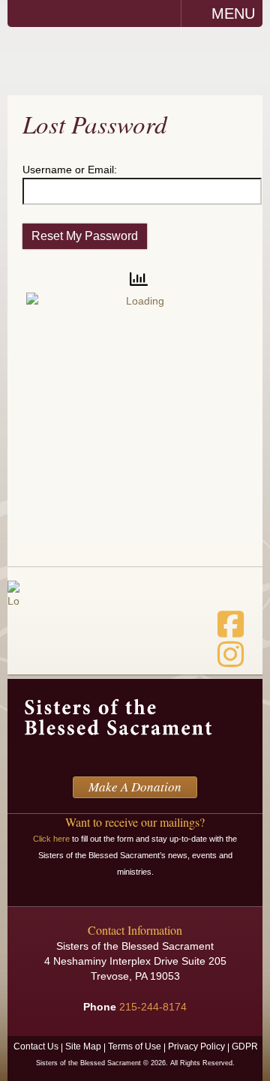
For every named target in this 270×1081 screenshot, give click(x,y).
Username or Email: (69, 170)
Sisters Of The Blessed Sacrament (135, 60)
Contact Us (36, 1046)
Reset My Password (85, 236)
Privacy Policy (196, 1046)
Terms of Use (134, 1046)
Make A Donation (135, 786)
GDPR (245, 1046)
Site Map (83, 1046)
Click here (51, 838)
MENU (233, 13)
